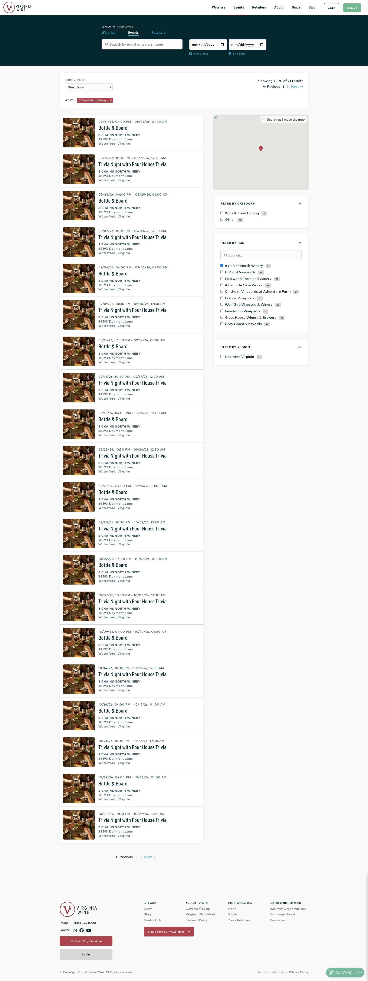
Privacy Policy (298, 972)
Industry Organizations (288, 908)
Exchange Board (282, 914)
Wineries (218, 7)
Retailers (259, 7)
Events (239, 7)
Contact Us (152, 920)
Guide (296, 7)
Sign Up (352, 7)
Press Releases (239, 920)
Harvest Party (196, 920)
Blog (312, 7)
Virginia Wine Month (201, 914)
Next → (297, 86)
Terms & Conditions (271, 972)
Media (232, 914)
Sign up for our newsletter (166, 931)
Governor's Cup (198, 908)
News (148, 908)
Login (331, 7)
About (279, 7)
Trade (232, 908)
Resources (278, 920)
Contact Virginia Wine (86, 941)
